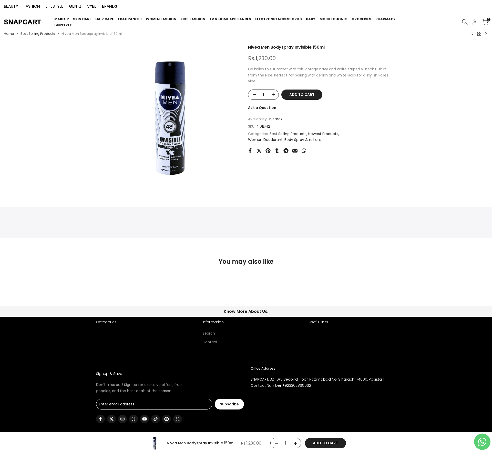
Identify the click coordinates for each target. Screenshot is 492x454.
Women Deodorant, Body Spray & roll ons (285, 139)
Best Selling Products (37, 33)
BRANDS (109, 6)
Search (208, 333)
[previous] (109, 293)
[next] (383, 293)
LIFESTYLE (54, 6)
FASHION (32, 6)
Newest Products (323, 133)
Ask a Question (262, 107)
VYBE (91, 6)
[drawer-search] (465, 22)
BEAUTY (11, 6)
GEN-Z (75, 6)
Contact (210, 342)
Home (9, 33)
